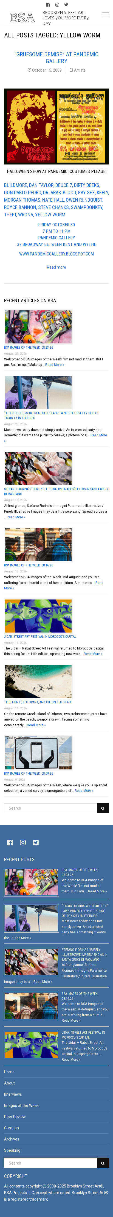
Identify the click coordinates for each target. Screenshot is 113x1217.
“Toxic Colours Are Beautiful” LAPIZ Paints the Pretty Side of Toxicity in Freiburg (85, 911)
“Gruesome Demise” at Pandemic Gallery (56, 57)
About (9, 1083)
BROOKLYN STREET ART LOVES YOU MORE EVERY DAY (66, 18)
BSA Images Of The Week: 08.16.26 (28, 565)
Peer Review (15, 1117)
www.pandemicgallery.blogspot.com (56, 254)
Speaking (12, 1150)
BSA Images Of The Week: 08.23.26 (28, 347)
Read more (56, 267)
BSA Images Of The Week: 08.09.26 (28, 773)
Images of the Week (21, 1105)
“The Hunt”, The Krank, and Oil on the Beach (38, 702)
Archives (11, 1139)
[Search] (103, 808)
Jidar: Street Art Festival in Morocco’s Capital (40, 637)
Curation (11, 1128)
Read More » (54, 365)
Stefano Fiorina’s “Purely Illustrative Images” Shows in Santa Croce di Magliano (85, 955)
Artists (80, 70)
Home (9, 1072)
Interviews (13, 1094)
